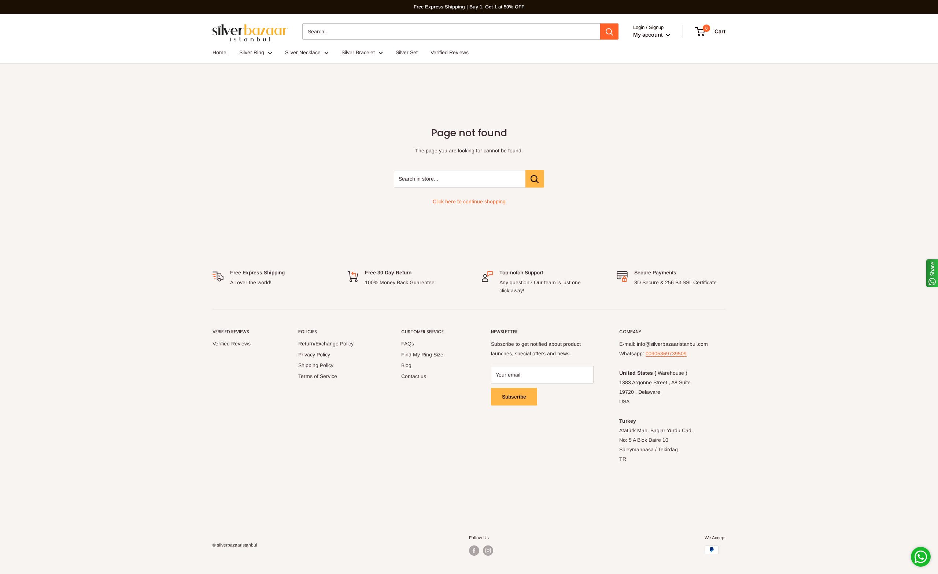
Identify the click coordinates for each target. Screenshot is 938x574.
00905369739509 (666, 353)
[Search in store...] (534, 179)
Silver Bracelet (358, 52)
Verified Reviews (450, 52)
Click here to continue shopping (469, 201)
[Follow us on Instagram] (488, 550)
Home (219, 52)
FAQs (407, 344)
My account (648, 35)
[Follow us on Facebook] (474, 550)
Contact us (413, 376)
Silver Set (407, 52)
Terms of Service (317, 376)
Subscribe (514, 397)
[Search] (609, 31)
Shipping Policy (315, 365)
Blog (406, 365)
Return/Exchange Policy (326, 344)
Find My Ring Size (422, 355)
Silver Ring (251, 52)
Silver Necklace (303, 52)
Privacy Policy (314, 355)
